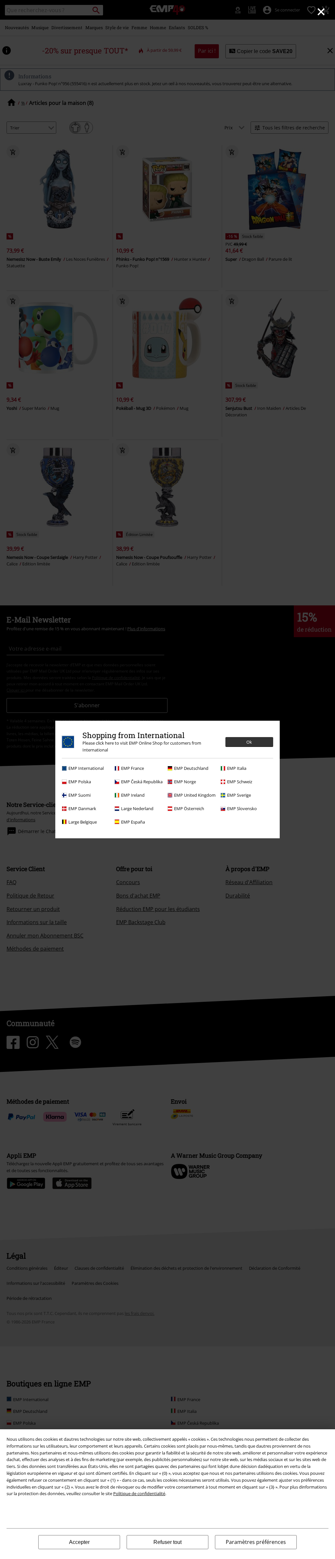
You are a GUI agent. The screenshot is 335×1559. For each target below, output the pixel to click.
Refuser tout (167, 1542)
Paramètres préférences (256, 1542)
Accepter (79, 1542)
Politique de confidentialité (139, 1493)
